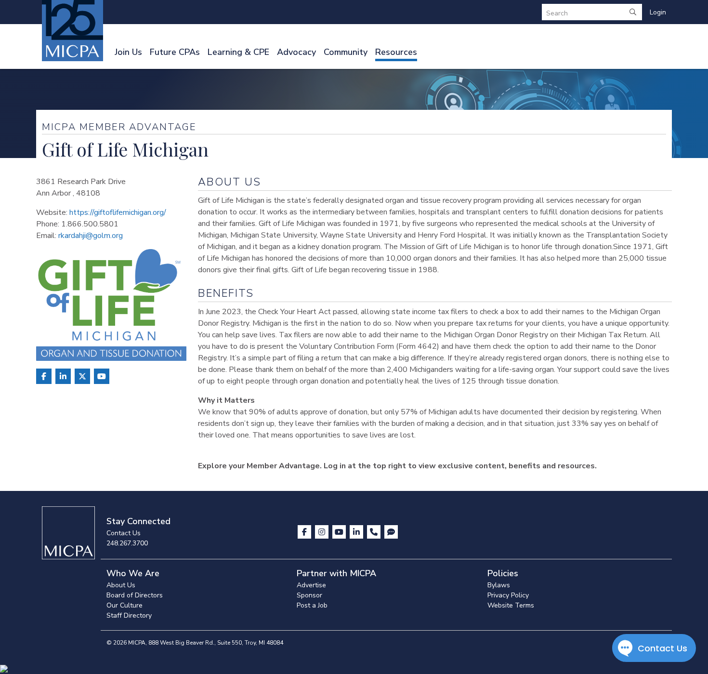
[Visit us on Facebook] (305, 532)
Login (658, 12)
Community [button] (345, 52)
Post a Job (312, 605)
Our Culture (124, 605)
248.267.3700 (127, 543)
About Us (120, 585)
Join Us (128, 52)
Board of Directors (134, 595)
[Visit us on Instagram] (322, 532)
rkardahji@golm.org (90, 235)
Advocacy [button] (296, 52)
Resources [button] (396, 52)
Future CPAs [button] (175, 52)
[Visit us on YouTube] (340, 532)
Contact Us (123, 533)
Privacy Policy (508, 595)
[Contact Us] (374, 532)
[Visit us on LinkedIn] (357, 532)
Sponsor (309, 595)
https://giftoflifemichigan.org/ (117, 212)
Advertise (311, 585)
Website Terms (510, 605)
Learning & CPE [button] (238, 52)
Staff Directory (129, 615)
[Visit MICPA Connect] (391, 532)
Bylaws (498, 585)
